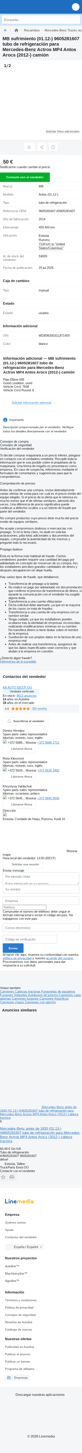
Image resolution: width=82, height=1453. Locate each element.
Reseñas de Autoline (18, 1322)
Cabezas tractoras (28, 991)
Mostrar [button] (31, 742)
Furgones (7, 995)
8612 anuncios (27, 695)
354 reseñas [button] (39, 708)
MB (41, 186)
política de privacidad (17, 958)
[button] (75, 7)
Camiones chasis (12, 1002)
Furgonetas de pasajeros (58, 991)
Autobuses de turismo (43, 995)
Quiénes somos (15, 1222)
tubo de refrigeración (53, 202)
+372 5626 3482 (48, 770)
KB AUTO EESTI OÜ (17, 687)
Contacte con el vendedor (25, 177)
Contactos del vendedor (21, 1237)
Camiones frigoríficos (54, 998)
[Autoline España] (27, 7)
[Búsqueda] (76, 19)
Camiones (7, 991)
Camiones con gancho (40, 1002)
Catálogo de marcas (18, 1329)
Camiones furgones (26, 998)
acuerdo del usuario (59, 958)
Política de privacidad (19, 1307)
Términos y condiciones (21, 1300)
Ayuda (9, 1229)
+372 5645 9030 (48, 798)
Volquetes (21, 995)
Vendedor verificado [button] (22, 691)
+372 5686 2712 (48, 742)
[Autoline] (16, 30)
